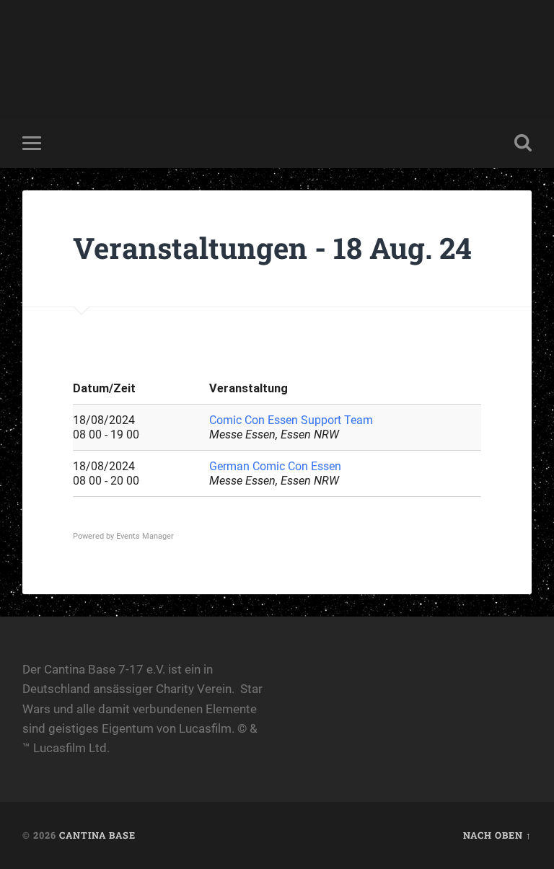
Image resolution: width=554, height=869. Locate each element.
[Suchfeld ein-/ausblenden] (523, 142)
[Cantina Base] (277, 59)
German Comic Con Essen (275, 466)
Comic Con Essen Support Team (291, 420)
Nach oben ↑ (497, 835)
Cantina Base (97, 835)
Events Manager (145, 536)
